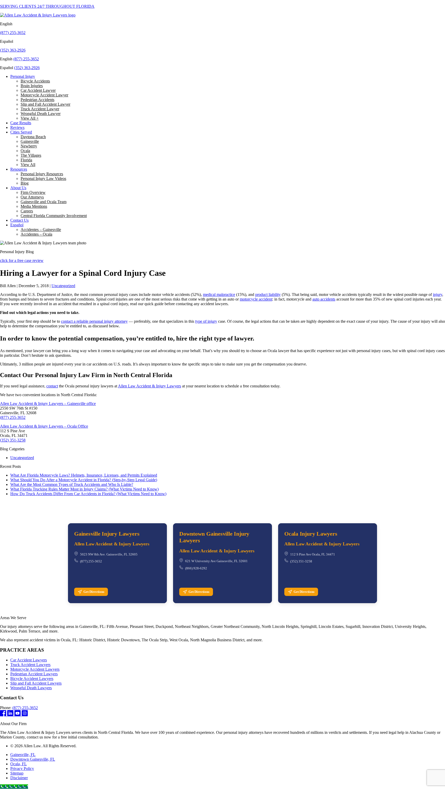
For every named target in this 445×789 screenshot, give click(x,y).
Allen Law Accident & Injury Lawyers (149, 386)
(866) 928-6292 (196, 568)
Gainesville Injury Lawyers (106, 533)
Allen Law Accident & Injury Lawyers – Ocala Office (44, 426)
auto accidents (323, 299)
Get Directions (93, 592)
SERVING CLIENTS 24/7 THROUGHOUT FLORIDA (47, 6)
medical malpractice (219, 294)
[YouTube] (18, 715)
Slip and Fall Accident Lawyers (36, 683)
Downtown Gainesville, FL (32, 759)
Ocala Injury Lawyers (310, 533)
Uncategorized (63, 286)
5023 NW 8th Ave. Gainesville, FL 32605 (109, 554)
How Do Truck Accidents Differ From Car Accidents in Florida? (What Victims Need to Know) (88, 494)
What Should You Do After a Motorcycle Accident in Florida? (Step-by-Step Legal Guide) (83, 480)
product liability (268, 294)
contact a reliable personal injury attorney (94, 321)
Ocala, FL (18, 764)
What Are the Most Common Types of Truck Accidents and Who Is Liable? (71, 484)
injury (437, 294)
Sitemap (16, 773)
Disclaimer (19, 778)
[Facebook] (3, 715)
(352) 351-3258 (12, 440)
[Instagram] (25, 715)
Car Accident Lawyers (28, 660)
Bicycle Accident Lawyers (31, 678)
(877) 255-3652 (12, 32)
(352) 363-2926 (12, 50)
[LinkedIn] (10, 715)
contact (52, 386)
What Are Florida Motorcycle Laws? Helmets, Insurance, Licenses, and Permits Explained (83, 475)
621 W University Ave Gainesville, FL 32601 (216, 561)
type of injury (206, 321)
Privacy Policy (22, 768)
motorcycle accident (256, 299)
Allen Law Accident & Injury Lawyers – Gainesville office (48, 403)
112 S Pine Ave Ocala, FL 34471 (312, 554)
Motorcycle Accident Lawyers (34, 669)
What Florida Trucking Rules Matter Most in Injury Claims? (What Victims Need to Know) (84, 489)
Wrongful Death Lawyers (31, 688)
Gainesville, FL (23, 754)
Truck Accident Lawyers (30, 664)
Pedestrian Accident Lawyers (34, 674)
